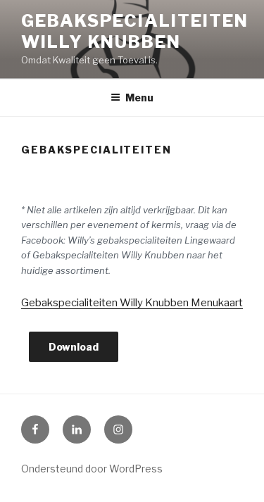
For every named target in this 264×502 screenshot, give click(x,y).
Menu (139, 97)
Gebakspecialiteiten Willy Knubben (134, 31)
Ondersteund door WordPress (92, 469)
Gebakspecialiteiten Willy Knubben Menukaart (132, 302)
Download (74, 347)
